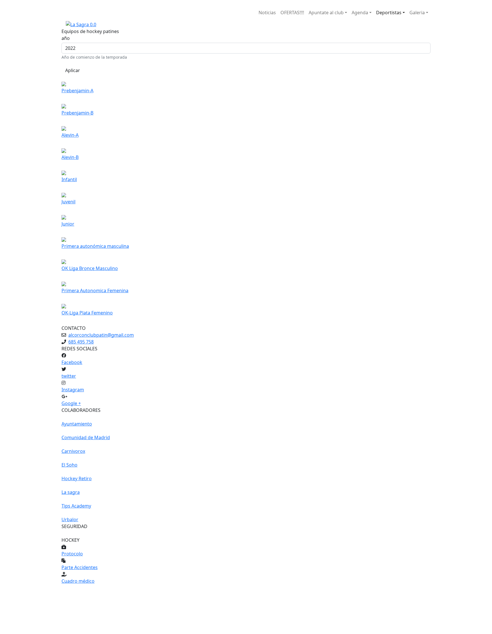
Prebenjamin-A (77, 90)
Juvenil (68, 202)
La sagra (71, 492)
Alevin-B (70, 157)
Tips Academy (76, 506)
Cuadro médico (78, 581)
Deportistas (388, 12)
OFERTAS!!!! (292, 12)
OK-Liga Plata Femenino (87, 313)
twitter (69, 376)
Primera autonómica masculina (95, 246)
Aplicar (72, 70)
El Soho (69, 465)
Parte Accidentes (80, 567)
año (66, 38)
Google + (71, 403)
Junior (68, 224)
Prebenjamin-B (77, 113)
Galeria (417, 12)
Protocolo (72, 554)
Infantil (69, 179)
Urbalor (70, 519)
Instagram (73, 389)
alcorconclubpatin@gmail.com (101, 335)
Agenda (360, 12)
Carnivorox (73, 451)
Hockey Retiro (77, 478)
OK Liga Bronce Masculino (90, 268)
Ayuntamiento (77, 424)
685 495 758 (81, 342)
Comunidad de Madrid (86, 437)
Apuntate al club (326, 12)
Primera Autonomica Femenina (95, 290)
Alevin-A (70, 135)
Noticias (267, 12)
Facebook (72, 362)
